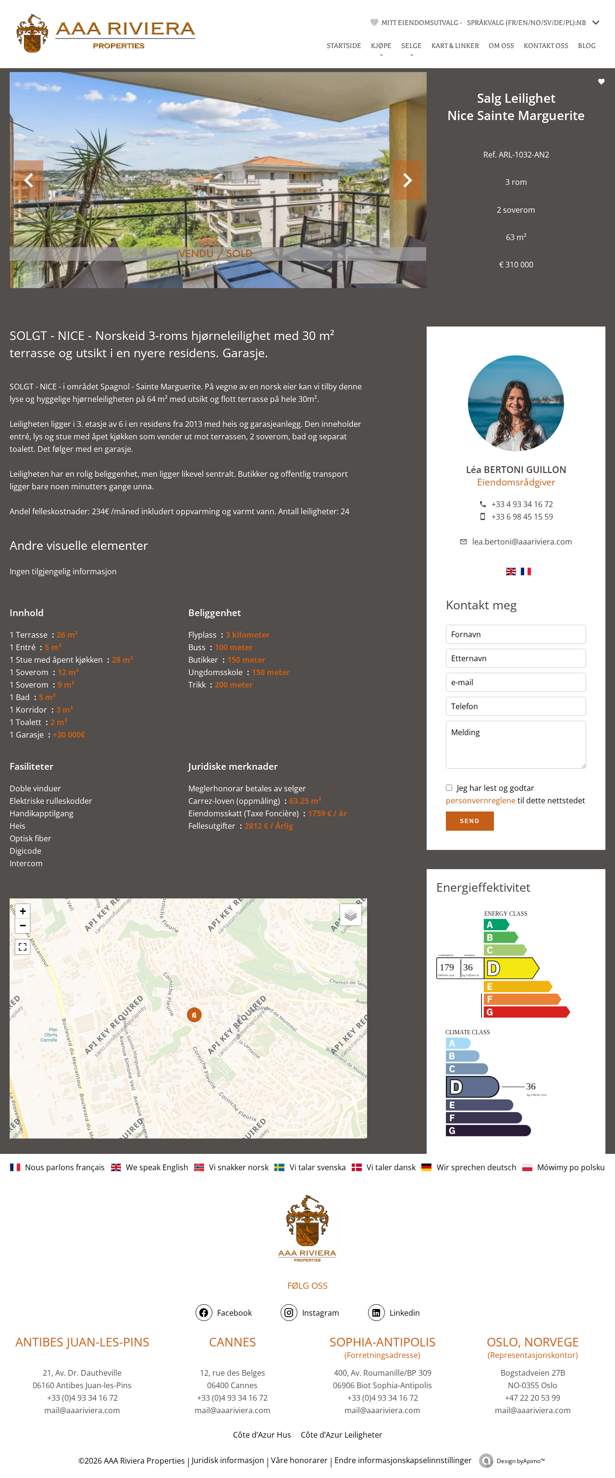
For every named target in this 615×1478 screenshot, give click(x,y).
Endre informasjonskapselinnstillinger (403, 1460)
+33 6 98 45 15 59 (522, 516)
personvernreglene (481, 800)
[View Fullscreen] (22, 947)
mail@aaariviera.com (82, 1410)
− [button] (23, 926)
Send (470, 821)
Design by (521, 1461)
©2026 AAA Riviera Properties (130, 1460)
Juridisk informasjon (228, 1460)
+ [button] (23, 911)
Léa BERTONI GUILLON (516, 469)
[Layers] (350, 914)
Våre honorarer (299, 1460)
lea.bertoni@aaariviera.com (522, 541)
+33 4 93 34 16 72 (522, 504)
